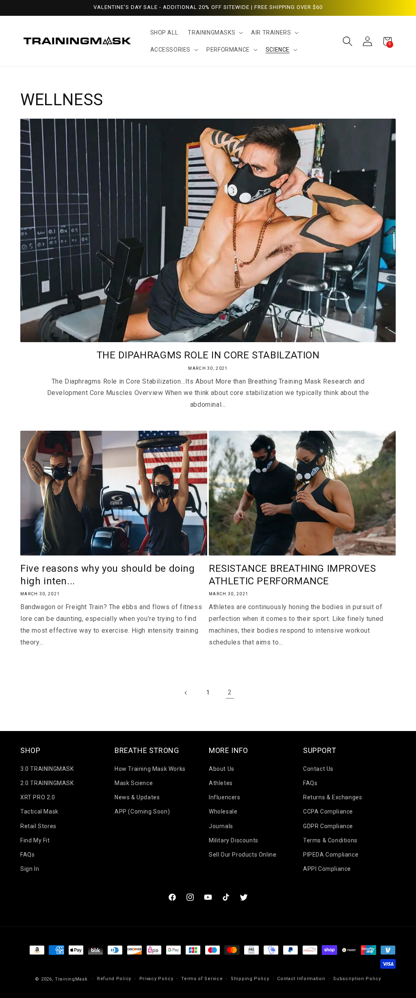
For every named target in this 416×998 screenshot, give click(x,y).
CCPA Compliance (328, 811)
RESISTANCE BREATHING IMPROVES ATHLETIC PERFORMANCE (292, 575)
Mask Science (134, 783)
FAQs (27, 854)
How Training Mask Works (150, 769)
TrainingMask (71, 979)
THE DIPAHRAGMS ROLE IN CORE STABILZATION (208, 355)
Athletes (221, 783)
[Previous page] (186, 693)
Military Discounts (233, 840)
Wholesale (223, 811)
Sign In (29, 869)
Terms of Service (202, 978)
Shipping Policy (250, 978)
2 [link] (230, 692)
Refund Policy (114, 978)
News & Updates (137, 797)
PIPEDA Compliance (330, 854)
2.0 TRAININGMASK (47, 783)
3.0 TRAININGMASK (47, 769)
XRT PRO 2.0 (37, 797)
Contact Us (318, 769)
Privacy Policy (156, 978)
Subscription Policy (357, 978)
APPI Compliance (327, 869)
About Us (221, 769)
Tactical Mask (39, 811)
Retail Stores (38, 826)
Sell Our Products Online (242, 854)
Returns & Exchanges (332, 797)
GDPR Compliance (328, 826)
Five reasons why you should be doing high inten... (107, 575)
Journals (221, 826)
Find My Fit (35, 840)
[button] (214, 32)
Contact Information (301, 978)
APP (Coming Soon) (142, 811)
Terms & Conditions (330, 840)
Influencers (224, 797)
